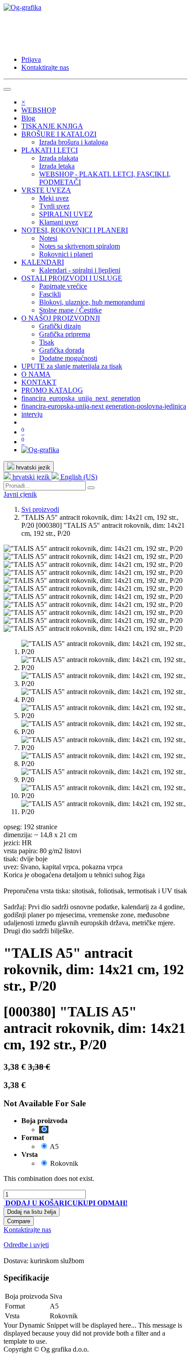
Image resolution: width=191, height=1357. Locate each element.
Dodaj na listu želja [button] (31, 1211)
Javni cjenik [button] (20, 494)
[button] (41, 1203)
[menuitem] (38, 110)
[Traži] (91, 487)
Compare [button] (18, 1221)
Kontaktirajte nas (45, 67)
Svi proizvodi (40, 509)
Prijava (31, 59)
